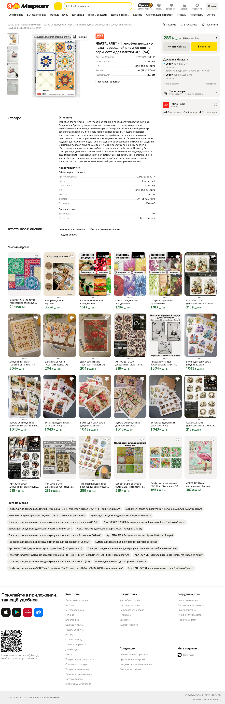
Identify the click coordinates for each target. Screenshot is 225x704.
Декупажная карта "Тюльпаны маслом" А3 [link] (92, 363)
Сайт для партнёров (130, 669)
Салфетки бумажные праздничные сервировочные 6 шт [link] (91, 302)
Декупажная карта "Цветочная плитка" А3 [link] (22, 363)
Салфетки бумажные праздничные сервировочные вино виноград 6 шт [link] (162, 302)
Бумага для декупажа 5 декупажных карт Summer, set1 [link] (24, 424)
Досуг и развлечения (76, 600)
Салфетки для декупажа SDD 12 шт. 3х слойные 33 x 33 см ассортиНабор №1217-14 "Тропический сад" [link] (165, 485)
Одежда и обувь (74, 624)
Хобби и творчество (76, 644)
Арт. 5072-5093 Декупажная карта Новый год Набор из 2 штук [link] (200, 424)
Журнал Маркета (129, 624)
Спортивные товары (76, 664)
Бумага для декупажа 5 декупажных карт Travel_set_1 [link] (57, 424)
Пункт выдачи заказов (190, 615)
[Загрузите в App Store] (6, 616)
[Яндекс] (217, 699)
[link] (64, 509)
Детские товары (74, 679)
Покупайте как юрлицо (132, 610)
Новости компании (188, 600)
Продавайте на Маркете (132, 659)
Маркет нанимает (187, 620)
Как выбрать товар (130, 600)
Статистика (15, 697)
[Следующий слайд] (84, 67)
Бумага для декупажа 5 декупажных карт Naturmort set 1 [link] (127, 424)
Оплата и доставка (130, 605)
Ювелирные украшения (78, 684)
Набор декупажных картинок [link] (55, 302)
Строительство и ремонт (78, 674)
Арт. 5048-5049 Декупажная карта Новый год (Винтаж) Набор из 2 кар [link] (58, 485)
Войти (212, 6)
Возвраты (125, 620)
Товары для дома (74, 629)
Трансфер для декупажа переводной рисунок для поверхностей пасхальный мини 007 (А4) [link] (94, 485)
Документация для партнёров (136, 664)
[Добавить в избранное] (36, 256)
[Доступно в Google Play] (16, 616)
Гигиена (69, 615)
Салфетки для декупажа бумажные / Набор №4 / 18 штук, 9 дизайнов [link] (129, 485)
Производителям (187, 610)
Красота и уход (73, 639)
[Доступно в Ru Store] (38, 616)
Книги (68, 654)
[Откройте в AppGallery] (27, 616)
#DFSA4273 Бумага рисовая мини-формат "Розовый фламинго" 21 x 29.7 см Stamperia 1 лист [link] (199, 485)
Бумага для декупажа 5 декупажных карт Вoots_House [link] (198, 363)
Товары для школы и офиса (79, 659)
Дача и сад (71, 649)
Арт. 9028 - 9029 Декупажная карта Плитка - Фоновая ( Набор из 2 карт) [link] (129, 363)
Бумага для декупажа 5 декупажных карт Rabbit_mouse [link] (163, 424)
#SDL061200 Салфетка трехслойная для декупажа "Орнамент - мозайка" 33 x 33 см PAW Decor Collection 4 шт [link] (24, 301)
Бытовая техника (74, 610)
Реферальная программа (191, 605)
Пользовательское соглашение (42, 697)
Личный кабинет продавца (134, 654)
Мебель (69, 605)
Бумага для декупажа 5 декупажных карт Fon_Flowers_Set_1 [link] (92, 424)
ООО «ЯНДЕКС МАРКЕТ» (207, 695)
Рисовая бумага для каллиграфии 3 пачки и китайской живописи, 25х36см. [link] (163, 363)
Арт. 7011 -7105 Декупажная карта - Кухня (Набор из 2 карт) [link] (200, 302)
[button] (100, 36)
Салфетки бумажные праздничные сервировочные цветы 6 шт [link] (128, 302)
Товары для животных (77, 669)
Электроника (72, 620)
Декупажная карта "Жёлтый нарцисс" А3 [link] (56, 363)
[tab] (16, 15)
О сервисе (125, 615)
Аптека (69, 634)
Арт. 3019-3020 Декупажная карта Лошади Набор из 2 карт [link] (24, 485)
